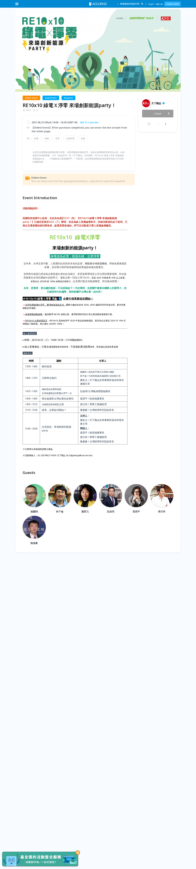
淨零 (57, 138)
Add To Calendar (89, 122)
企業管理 (70, 138)
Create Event (172, 3)
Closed (157, 113)
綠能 (47, 138)
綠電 (36, 138)
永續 (83, 138)
